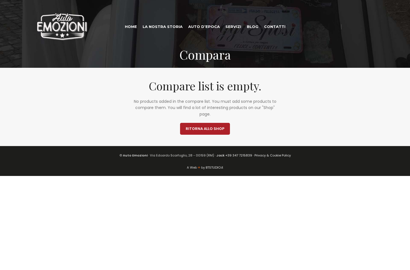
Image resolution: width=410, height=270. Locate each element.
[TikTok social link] (369, 27)
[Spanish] (312, 26)
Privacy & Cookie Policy (272, 155)
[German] (327, 26)
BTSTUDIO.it (214, 167)
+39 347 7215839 (238, 155)
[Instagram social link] (355, 27)
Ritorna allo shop (205, 128)
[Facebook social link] (347, 27)
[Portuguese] (320, 26)
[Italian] (297, 26)
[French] (335, 26)
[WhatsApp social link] (362, 27)
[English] (305, 26)
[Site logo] (62, 26)
